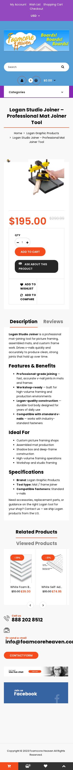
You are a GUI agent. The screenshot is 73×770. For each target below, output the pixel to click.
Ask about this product (33, 266)
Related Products (36, 532)
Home (18, 133)
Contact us (32, 509)
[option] (46, 177)
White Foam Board (22, 587)
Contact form (21, 655)
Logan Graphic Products (42, 133)
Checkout (36, 9)
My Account (18, 4)
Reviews (53, 321)
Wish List (35, 4)
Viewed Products (36, 543)
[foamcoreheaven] (36, 50)
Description (24, 321)
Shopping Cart (53, 4)
